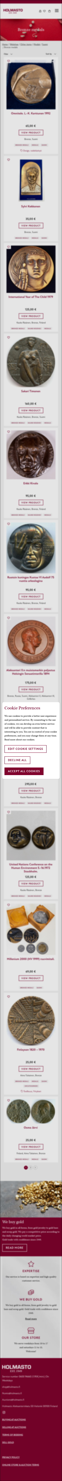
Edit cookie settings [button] (25, 749)
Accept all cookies (24, 771)
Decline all (17, 760)
